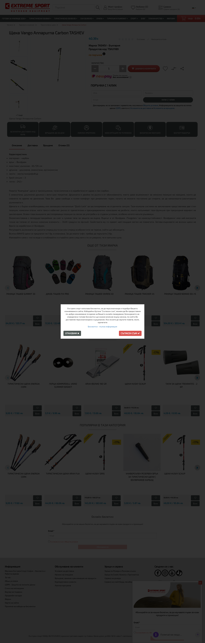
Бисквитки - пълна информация (102, 326)
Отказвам (71, 333)
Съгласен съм (129, 333)
